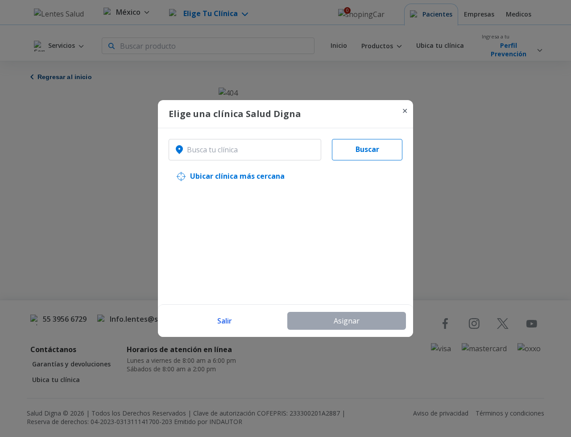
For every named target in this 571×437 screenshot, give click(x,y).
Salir (224, 321)
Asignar (347, 321)
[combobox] (245, 149)
